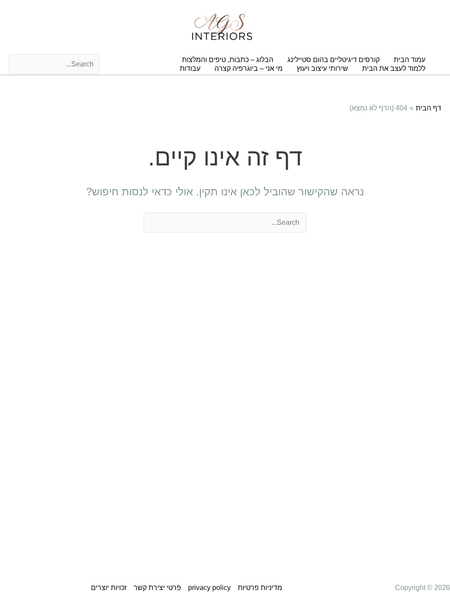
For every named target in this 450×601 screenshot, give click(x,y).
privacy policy (209, 587)
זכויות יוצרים (109, 587)
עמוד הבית (409, 59)
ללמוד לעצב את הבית (393, 68)
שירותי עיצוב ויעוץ (322, 68)
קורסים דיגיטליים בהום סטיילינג (333, 59)
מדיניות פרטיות (260, 587)
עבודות (190, 68)
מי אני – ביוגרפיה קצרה (248, 68)
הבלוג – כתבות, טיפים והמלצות (227, 59)
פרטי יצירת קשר (157, 587)
